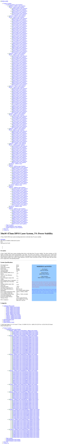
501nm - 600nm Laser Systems (13, 309)
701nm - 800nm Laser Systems (13, 312)
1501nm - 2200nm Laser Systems (13, 318)
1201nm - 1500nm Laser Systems (13, 317)
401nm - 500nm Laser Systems (13, 308)
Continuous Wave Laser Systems (14, 4)
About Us (5, 228)
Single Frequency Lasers (8, 322)
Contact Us (6, 230)
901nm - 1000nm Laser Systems (13, 314)
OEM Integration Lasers (8, 319)
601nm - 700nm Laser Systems (13, 310)
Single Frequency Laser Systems (14, 227)
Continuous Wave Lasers (8, 305)
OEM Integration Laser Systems (14, 226)
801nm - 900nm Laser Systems (13, 313)
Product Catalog (7, 3)
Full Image (3, 239)
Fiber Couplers (9, 225)
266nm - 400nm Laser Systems (13, 307)
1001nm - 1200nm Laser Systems (13, 315)
